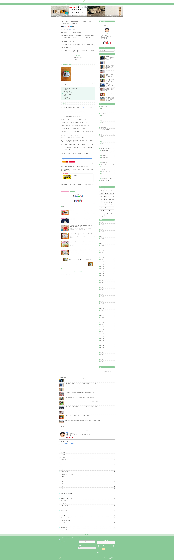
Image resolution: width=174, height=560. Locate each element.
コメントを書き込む (78, 271)
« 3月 (98, 552)
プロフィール (100, 557)
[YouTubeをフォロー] (78, 201)
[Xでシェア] (62, 26)
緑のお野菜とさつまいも (78, 57)
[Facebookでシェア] (63, 26)
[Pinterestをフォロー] (82, 201)
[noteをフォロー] (80, 201)
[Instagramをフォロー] (76, 201)
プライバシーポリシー (107, 557)
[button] (73, 26)
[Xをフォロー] (74, 201)
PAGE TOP (87, 534)
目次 (77, 55)
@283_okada (70, 29)
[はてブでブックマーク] (65, 26)
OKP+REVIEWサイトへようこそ (92, 557)
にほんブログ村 (61, 444)
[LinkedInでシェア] (71, 26)
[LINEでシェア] (67, 26)
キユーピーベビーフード (85, 107)
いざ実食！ (76, 59)
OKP (107, 33)
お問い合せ (112, 557)
